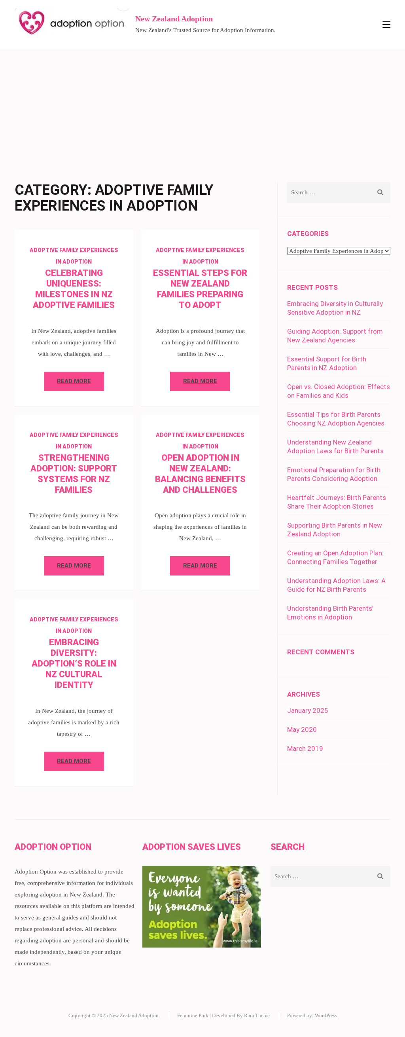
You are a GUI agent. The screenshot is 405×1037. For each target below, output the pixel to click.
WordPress (326, 1015)
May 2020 (302, 729)
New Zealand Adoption (174, 18)
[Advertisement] (202, 108)
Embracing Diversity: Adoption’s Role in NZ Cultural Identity (74, 663)
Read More (74, 381)
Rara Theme (257, 1015)
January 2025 (307, 710)
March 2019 (305, 748)
